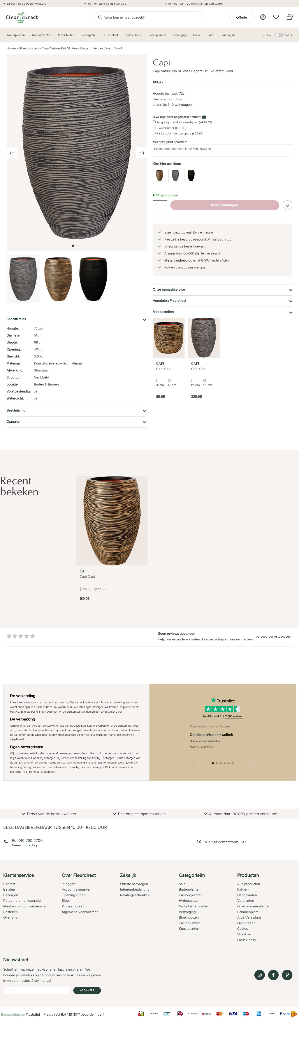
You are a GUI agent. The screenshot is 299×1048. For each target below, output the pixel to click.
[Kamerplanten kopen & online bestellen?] (21, 17)
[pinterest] (287, 975)
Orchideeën (246, 923)
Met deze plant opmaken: (170, 142)
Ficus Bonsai (247, 939)
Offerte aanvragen (134, 883)
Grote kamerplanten (194, 906)
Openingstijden (73, 895)
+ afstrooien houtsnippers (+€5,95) (180, 133)
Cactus (242, 928)
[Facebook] (273, 975)
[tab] (32, 908)
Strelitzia (244, 934)
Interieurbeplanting (135, 889)
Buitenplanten (190, 889)
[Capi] (169, 338)
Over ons (10, 917)
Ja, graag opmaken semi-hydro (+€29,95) (184, 122)
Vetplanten (245, 900)
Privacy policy (72, 906)
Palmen (243, 889)
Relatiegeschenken (135, 895)
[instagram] (259, 975)
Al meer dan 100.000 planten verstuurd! (195, 3)
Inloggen (68, 883)
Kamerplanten (189, 923)
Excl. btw (289, 35)
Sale (182, 883)
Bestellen (10, 911)
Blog (65, 900)
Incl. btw (267, 35)
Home (11, 48)
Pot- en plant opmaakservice (107, 3)
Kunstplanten (189, 928)
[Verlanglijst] (276, 17)
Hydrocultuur (189, 900)
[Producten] (263, 17)
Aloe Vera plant (249, 917)
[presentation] (12, 152)
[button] (73, 246)
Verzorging (187, 911)
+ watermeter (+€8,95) (171, 128)
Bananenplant (248, 911)
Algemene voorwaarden (80, 911)
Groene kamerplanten (254, 906)
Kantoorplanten (190, 895)
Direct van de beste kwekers (26, 3)
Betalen (9, 889)
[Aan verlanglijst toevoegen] (287, 205)
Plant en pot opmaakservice (24, 906)
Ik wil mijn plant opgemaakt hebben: (177, 117)
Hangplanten (247, 895)
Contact (9, 883)
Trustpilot (33, 1014)
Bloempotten (29, 48)
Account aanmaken (76, 889)
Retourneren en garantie (22, 900)
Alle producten (248, 883)
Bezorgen (10, 895)
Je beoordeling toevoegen (274, 636)
